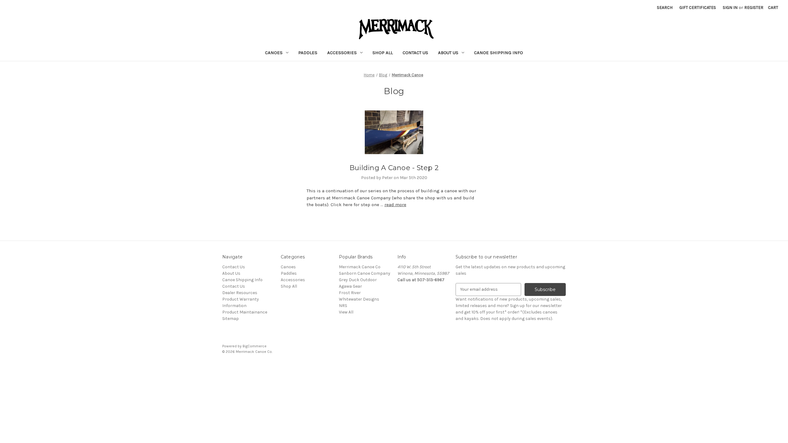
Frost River (350, 292)
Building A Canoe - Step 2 (394, 168)
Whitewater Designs (359, 299)
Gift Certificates (697, 7)
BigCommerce (255, 346)
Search (665, 7)
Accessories (342, 52)
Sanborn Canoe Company (364, 273)
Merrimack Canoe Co (359, 266)
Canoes (274, 52)
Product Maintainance (244, 312)
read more (395, 204)
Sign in (730, 7)
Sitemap (230, 318)
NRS (343, 305)
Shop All (382, 52)
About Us (448, 52)
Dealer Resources (239, 292)
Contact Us (415, 52)
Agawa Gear (350, 286)
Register (753, 7)
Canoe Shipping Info (498, 52)
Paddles (307, 52)
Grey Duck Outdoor (358, 279)
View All (346, 312)
